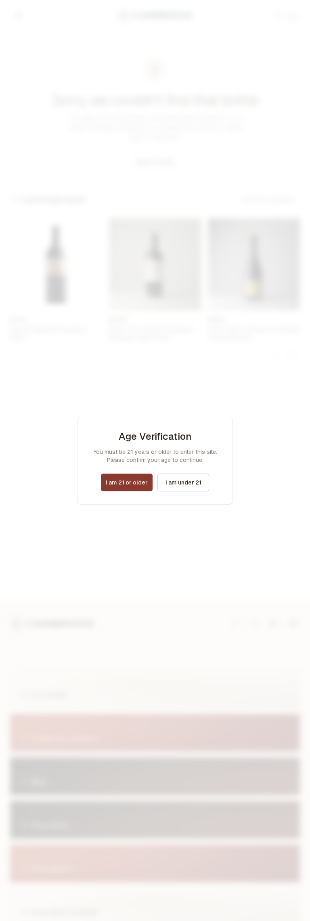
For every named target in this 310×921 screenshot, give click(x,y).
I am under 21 (183, 482)
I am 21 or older (127, 482)
